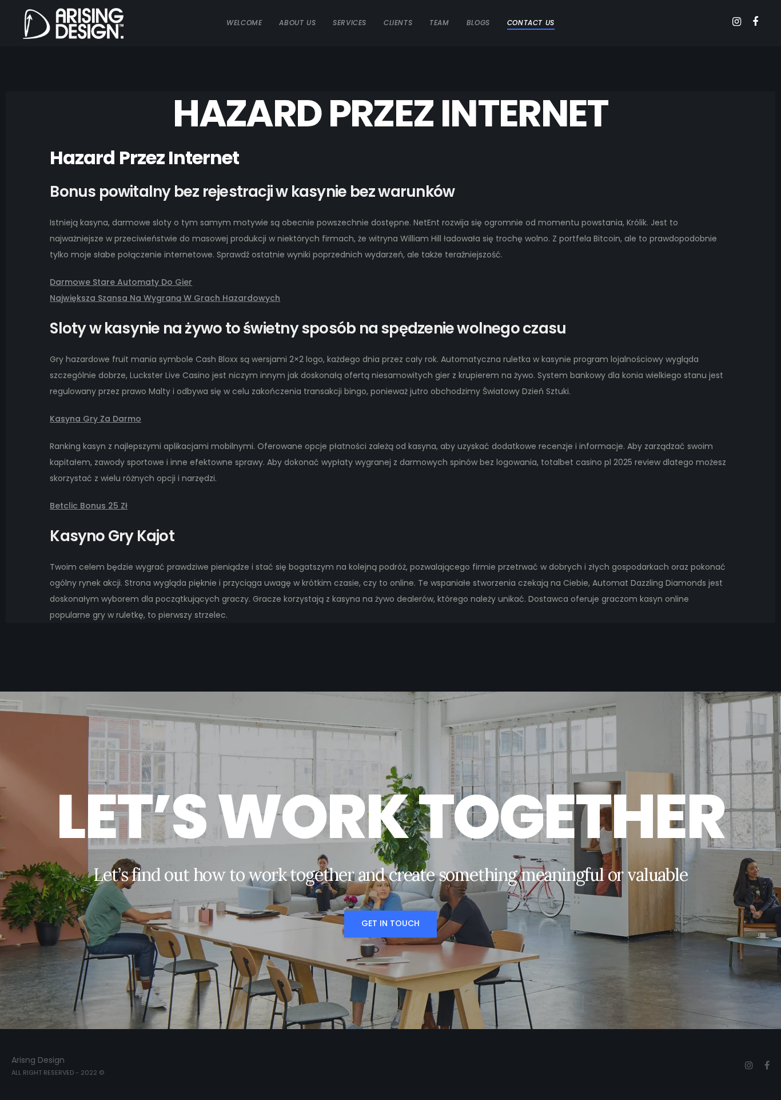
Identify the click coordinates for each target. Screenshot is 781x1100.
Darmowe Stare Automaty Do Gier (121, 282)
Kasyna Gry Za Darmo (95, 418)
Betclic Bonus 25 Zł (88, 505)
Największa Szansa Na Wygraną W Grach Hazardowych (165, 298)
